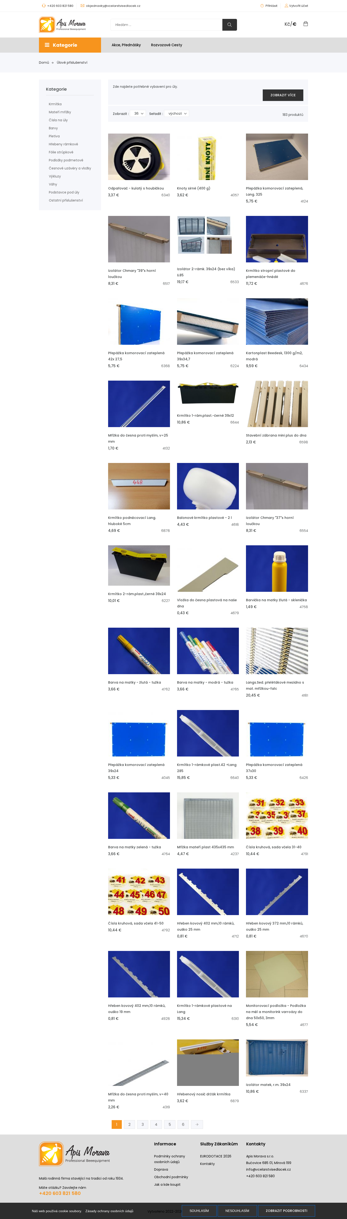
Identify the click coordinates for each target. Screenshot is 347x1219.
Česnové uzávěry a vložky (70, 168)
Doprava (161, 1169)
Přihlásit (271, 6)
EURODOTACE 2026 (215, 1156)
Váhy (53, 184)
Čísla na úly (58, 120)
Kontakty (207, 1163)
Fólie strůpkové (61, 152)
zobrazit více (283, 95)
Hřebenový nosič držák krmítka (203, 1094)
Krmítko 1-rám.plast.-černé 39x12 (205, 415)
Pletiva (54, 136)
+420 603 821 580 (60, 1193)
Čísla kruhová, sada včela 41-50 (136, 923)
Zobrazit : (121, 113)
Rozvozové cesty (166, 44)
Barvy (53, 128)
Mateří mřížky (60, 112)
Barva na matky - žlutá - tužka (134, 682)
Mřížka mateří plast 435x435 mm (205, 847)
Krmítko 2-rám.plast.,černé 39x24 (137, 594)
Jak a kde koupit (167, 1184)
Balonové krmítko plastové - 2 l (204, 517)
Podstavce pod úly (64, 192)
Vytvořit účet (298, 6)
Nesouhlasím (237, 1211)
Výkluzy (55, 176)
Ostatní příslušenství (66, 200)
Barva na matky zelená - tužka (134, 847)
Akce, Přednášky (126, 44)
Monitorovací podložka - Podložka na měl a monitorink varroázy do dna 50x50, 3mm (276, 1011)
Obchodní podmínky (171, 1177)
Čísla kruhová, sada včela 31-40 (273, 847)
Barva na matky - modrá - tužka (205, 682)
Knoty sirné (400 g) (193, 188)
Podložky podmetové (66, 160)
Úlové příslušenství (72, 62)
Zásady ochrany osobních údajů (109, 1211)
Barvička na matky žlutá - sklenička (276, 600)
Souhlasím (199, 1211)
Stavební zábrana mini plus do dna (276, 435)
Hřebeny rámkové (63, 144)
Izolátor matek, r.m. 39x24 (268, 1084)
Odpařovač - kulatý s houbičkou (136, 188)
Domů (44, 62)
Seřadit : (156, 113)
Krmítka (55, 104)
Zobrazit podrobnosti (286, 1210)
